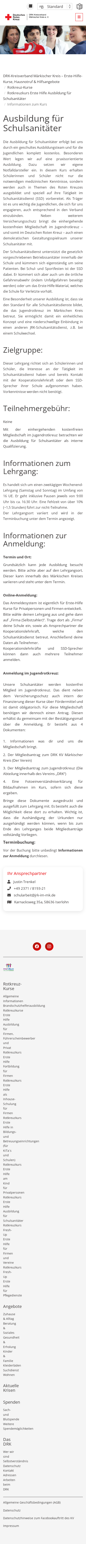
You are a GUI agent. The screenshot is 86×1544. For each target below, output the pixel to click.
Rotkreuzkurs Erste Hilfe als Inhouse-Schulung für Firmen (8, 1096)
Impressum (11, 1526)
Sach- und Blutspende (8, 1414)
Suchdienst (8, 1370)
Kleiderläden (8, 1365)
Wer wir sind (8, 1454)
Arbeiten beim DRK (8, 1484)
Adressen (8, 1475)
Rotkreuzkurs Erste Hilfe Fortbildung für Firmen (8, 1064)
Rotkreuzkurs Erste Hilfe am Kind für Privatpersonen (8, 1178)
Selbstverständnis (8, 1461)
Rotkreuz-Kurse (20, 87)
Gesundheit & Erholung (8, 1342)
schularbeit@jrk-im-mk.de (34, 895)
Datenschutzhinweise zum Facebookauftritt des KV (38, 1518)
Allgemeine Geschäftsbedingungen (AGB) (32, 1502)
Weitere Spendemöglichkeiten (8, 1426)
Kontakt (8, 1470)
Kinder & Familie (8, 1356)
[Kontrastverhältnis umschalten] (30, 6)
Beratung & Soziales (8, 1328)
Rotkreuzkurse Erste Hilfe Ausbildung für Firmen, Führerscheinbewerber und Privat (8, 1029)
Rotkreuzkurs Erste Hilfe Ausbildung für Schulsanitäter (8, 1209)
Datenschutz (8, 1466)
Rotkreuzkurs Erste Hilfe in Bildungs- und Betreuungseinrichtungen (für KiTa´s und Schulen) (8, 1139)
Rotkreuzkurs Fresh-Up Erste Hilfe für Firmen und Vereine (8, 1244)
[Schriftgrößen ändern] (53, 6)
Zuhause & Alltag (8, 1316)
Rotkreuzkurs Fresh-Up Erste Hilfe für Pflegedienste (8, 1281)
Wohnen (8, 1375)
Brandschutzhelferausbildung (8, 1006)
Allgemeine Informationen (8, 998)
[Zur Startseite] (27, 16)
